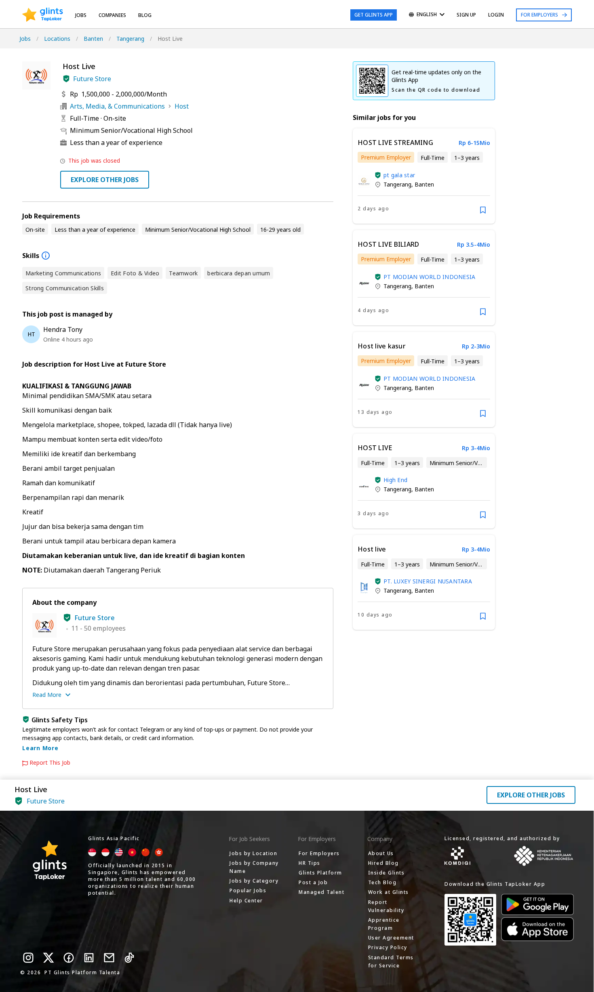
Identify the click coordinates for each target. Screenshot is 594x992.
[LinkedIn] (89, 958)
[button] (66, 78)
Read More (46, 694)
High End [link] (395, 480)
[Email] (109, 958)
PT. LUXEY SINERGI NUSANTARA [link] (427, 581)
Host (182, 106)
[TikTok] (129, 958)
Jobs (80, 15)
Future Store (92, 78)
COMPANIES (112, 15)
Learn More (40, 748)
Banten (93, 38)
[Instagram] (28, 958)
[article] (424, 176)
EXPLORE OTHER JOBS (105, 179)
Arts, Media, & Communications (117, 106)
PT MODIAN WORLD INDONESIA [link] (429, 277)
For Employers (539, 14)
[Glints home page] (42, 15)
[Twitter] (48, 958)
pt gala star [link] (399, 175)
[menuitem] (426, 15)
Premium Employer (386, 157)
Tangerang (130, 38)
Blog (145, 15)
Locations (57, 38)
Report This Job (49, 762)
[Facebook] (69, 958)
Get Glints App (373, 14)
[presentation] (42, 15)
